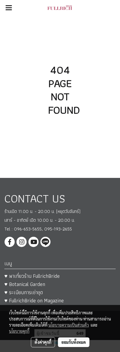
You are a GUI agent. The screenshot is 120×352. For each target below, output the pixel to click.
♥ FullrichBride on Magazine (34, 300)
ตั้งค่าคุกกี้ (43, 342)
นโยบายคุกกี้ (19, 331)
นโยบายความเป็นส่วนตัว (68, 324)
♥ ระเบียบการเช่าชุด (23, 292)
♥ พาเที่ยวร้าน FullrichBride (32, 276)
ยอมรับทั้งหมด (73, 342)
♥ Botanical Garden (24, 284)
